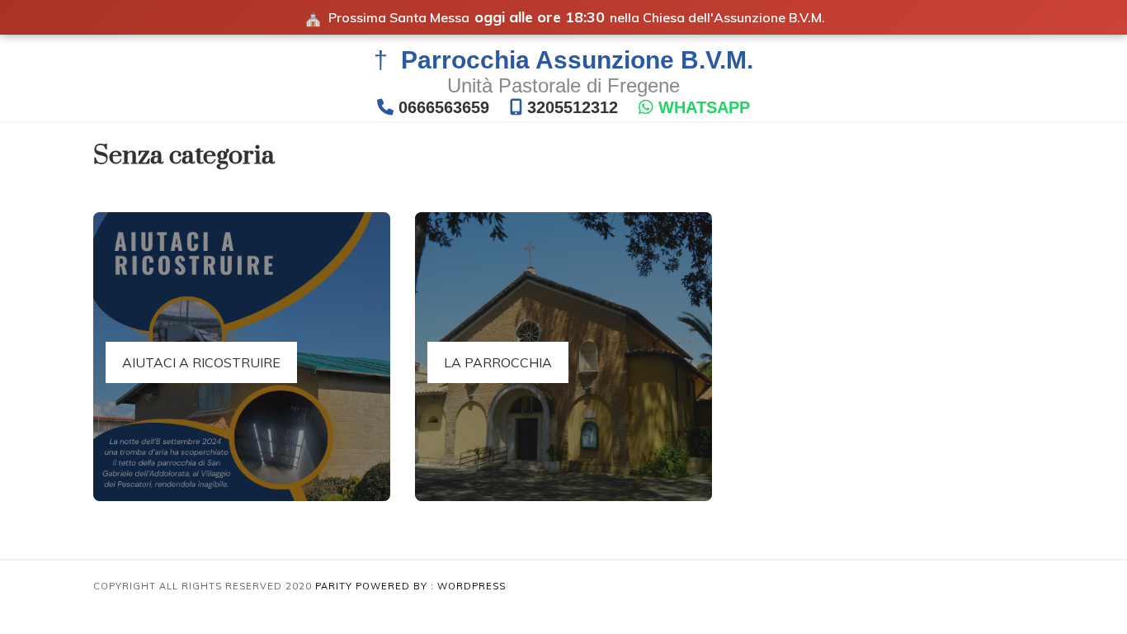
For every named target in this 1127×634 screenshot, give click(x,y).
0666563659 (443, 107)
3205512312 (572, 107)
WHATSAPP (704, 107)
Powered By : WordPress (431, 586)
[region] (214, 534)
